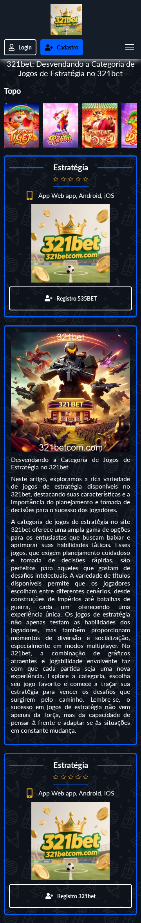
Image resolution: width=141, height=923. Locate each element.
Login (25, 47)
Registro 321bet (76, 896)
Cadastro (67, 47)
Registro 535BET (76, 298)
